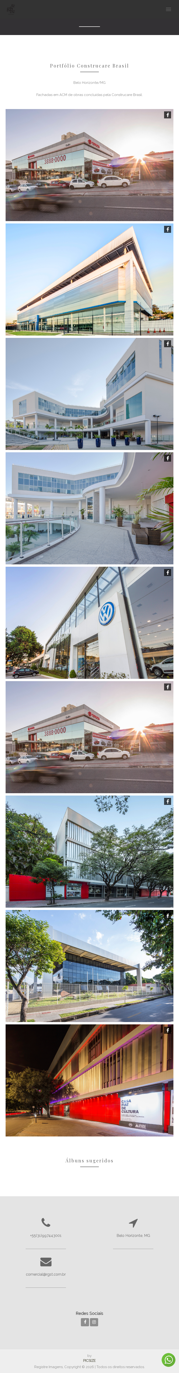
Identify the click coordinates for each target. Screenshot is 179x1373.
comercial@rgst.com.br (46, 1274)
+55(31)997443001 (46, 1235)
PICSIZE (89, 1361)
